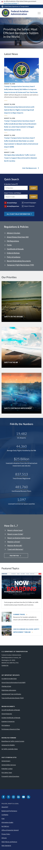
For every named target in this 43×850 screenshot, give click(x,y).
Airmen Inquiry (6, 761)
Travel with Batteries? (15, 549)
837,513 (21, 474)
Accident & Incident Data (9, 679)
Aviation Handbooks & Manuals (11, 718)
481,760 (21, 487)
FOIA (3, 819)
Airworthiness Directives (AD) (18, 237)
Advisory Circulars (13, 233)
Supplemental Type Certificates (11, 694)
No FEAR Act (5, 826)
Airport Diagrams (7, 714)
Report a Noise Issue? (15, 530)
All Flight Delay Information (18, 214)
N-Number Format (10, 184)
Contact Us (5, 665)
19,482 (21, 433)
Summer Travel (19, 614)
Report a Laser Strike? (15, 534)
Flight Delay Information (9, 690)
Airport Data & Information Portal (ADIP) (13, 682)
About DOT (5, 807)
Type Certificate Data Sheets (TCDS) (13, 698)
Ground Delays (12, 203)
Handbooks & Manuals (15, 249)
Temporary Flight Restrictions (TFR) (20, 265)
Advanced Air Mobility (8, 745)
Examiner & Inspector (8, 721)
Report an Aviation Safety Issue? (18, 538)
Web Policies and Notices (9, 842)
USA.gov (4, 838)
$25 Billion (21, 459)
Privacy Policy (6, 834)
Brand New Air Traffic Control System (13, 741)
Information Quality (7, 822)
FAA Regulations (13, 241)
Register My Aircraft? (14, 545)
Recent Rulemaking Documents (19, 261)
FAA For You (14, 555)
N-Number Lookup (7, 769)
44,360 (21, 446)
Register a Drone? (13, 542)
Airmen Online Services (9, 765)
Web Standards (6, 846)
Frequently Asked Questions (10, 776)
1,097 (21, 499)
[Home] (15, 13)
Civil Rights (5, 815)
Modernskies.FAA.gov (13, 592)
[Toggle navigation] (39, 13)
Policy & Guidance (13, 257)
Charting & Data (6, 686)
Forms (9, 245)
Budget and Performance (9, 811)
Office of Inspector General (10, 830)
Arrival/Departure (13, 206)
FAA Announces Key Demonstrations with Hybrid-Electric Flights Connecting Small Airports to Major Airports (19, 110)
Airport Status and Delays (12, 193)
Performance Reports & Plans (11, 729)
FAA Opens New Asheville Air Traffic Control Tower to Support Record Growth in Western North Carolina (20, 158)
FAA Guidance (6, 725)
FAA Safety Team (7, 772)
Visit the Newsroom (29, 168)
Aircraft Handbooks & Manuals (11, 710)
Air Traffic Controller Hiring (10, 749)
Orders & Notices (13, 253)
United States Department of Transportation (16, 6)
